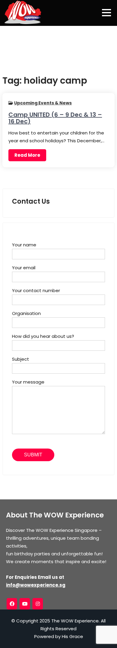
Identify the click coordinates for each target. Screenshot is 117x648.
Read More (27, 155)
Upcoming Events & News (43, 103)
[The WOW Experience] (22, 12)
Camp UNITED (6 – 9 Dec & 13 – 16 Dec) (55, 117)
